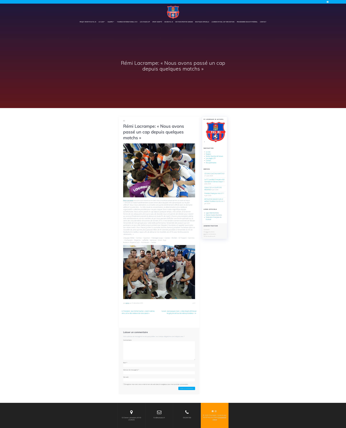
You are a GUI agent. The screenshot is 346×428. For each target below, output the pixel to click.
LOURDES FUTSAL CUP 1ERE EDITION (223, 22)
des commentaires (210, 234)
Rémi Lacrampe (128, 200)
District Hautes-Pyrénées (214, 215)
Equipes (208, 154)
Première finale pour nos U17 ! (214, 193)
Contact (263, 22)
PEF (124, 120)
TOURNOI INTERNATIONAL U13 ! (127, 22)
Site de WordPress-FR (209, 236)
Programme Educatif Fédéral (247, 22)
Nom (125, 363)
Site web (125, 377)
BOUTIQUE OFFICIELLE (202, 22)
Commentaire (127, 340)
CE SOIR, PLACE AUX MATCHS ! (214, 174)
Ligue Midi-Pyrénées (212, 213)
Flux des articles (209, 232)
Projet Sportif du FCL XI (88, 22)
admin (127, 303)
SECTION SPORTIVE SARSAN (184, 22)
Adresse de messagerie (131, 370)
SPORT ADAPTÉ (157, 22)
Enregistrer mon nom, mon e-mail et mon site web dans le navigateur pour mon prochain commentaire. (156, 384)
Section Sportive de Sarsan (214, 156)
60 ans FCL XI (168, 22)
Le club (208, 152)
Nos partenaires (211, 163)
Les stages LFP (145, 22)
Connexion (206, 229)
